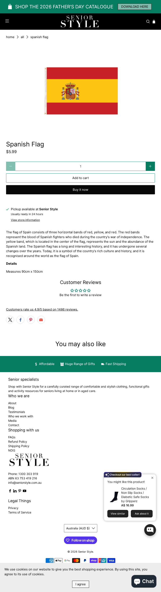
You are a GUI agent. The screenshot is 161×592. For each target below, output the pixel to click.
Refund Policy (17, 441)
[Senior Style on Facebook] (10, 491)
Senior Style (85, 551)
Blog (11, 407)
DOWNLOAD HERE (134, 7)
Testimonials (16, 412)
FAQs (11, 437)
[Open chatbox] (150, 530)
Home (10, 37)
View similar (118, 513)
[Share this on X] (10, 320)
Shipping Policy (18, 446)
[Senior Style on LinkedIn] (15, 491)
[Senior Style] (80, 21)
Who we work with (20, 416)
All (22, 37)
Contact (13, 425)
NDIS (11, 450)
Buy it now (80, 190)
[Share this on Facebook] (20, 320)
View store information (25, 220)
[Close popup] (152, 478)
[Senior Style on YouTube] (24, 491)
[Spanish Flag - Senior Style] (80, 88)
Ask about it (142, 513)
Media (12, 420)
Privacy (13, 508)
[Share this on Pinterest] (31, 320)
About (12, 403)
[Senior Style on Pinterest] (20, 491)
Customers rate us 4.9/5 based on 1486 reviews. (42, 309)
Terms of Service (19, 512)
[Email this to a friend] (41, 320)
